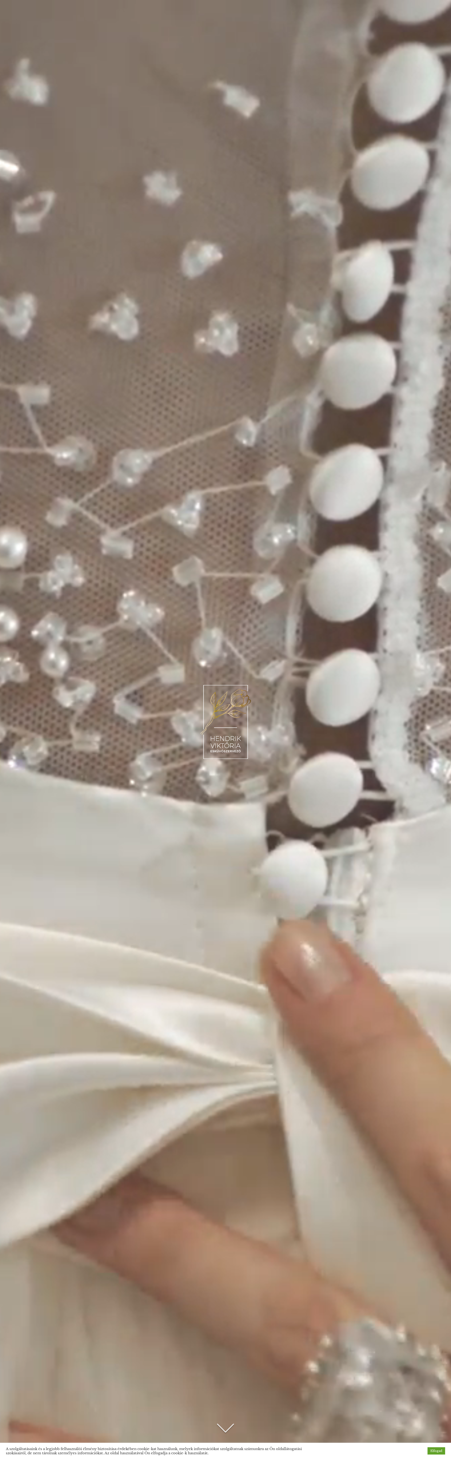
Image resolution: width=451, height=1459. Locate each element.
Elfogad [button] (436, 1451)
